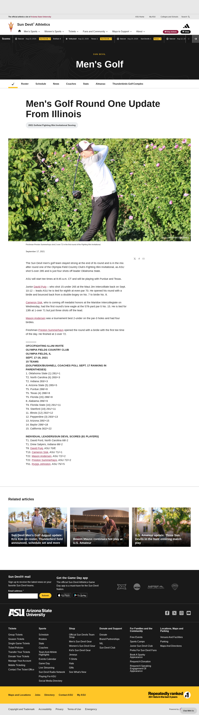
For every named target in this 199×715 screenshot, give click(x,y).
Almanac (100, 84)
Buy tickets (172, 32)
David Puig (40, 286)
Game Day (44, 663)
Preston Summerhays (51, 330)
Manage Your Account (19, 661)
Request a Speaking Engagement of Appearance (140, 668)
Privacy (59, 709)
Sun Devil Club (107, 647)
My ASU (152, 17)
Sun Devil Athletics (33, 24)
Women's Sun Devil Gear (82, 646)
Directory (49, 695)
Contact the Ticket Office (21, 669)
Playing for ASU (47, 676)
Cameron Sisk (34, 302)
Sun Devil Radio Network (52, 672)
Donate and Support (111, 628)
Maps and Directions (171, 646)
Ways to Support (120, 31)
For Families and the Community (141, 629)
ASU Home (139, 17)
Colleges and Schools (169, 17)
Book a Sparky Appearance (137, 656)
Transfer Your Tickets (19, 652)
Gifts (71, 667)
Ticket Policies (15, 647)
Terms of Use (74, 709)
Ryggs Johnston (41, 464)
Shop (187, 32)
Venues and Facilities (171, 637)
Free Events (136, 637)
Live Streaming (46, 667)
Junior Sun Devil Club (141, 646)
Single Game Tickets (19, 643)
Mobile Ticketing (16, 665)
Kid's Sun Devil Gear (80, 650)
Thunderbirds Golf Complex (127, 84)
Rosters (43, 639)
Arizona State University (41, 17)
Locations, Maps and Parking (171, 629)
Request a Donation (140, 661)
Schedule (41, 84)
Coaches (71, 84)
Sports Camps (137, 641)
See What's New (77, 672)
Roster (25, 84)
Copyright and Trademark (21, 709)
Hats (71, 663)
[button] (195, 39)
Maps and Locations (19, 695)
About (139, 31)
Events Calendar (47, 659)
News (56, 84)
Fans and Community (94, 31)
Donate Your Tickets (18, 656)
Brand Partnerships (109, 639)
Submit (45, 595)
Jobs (37, 695)
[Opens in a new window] (169, 695)
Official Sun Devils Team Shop (81, 636)
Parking (164, 641)
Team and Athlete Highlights (48, 653)
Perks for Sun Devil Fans (143, 650)
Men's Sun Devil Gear (80, 641)
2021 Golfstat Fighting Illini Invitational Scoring (52, 126)
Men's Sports (30, 31)
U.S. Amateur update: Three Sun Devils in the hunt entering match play (158, 539)
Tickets (72, 31)
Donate (103, 634)
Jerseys (73, 654)
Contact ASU (66, 695)
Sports (42, 628)
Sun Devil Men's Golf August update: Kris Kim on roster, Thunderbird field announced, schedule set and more (37, 539)
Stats (86, 84)
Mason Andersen (35, 318)
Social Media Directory (50, 681)
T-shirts (73, 659)
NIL (101, 643)
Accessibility (45, 709)
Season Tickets (16, 639)
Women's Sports (52, 31)
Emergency (91, 709)
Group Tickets (15, 634)
